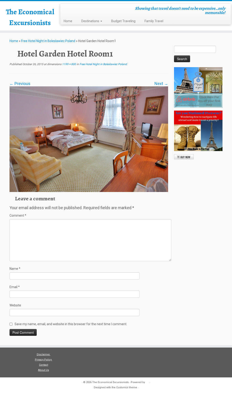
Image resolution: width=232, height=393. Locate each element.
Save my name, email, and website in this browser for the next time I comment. (70, 324)
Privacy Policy (43, 359)
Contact (43, 364)
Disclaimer (44, 354)
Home (68, 21)
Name (15, 268)
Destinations (90, 21)
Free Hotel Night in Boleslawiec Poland (48, 41)
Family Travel (154, 21)
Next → (161, 83)
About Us (43, 370)
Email (15, 287)
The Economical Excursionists (30, 17)
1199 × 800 (68, 64)
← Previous (20, 83)
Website (15, 305)
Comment (18, 215)
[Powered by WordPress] (147, 381)
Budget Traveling (123, 21)
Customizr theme (126, 387)
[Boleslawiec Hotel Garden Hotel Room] (89, 139)
